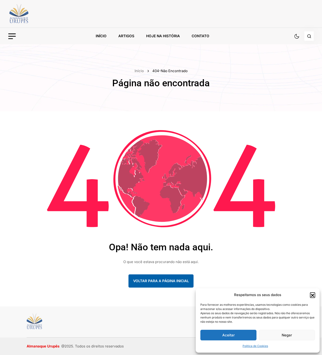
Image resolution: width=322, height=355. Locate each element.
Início (101, 36)
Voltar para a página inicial (161, 281)
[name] (29, 13)
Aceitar (228, 335)
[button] (312, 295)
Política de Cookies (255, 346)
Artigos (126, 36)
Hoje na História (163, 36)
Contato (200, 36)
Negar (287, 335)
